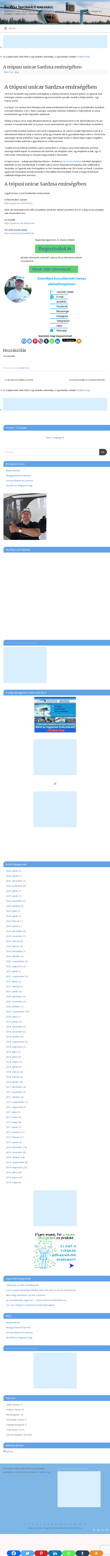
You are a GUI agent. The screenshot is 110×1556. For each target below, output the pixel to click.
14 (80, 1524)
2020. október (13, 1006)
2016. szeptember (15, 1162)
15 (85, 1524)
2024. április (12, 916)
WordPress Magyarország (19, 485)
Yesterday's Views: (15, 1419)
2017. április (12, 1127)
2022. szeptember (15, 961)
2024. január (12, 926)
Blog (17, 72)
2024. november (14, 900)
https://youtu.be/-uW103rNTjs (18, 203)
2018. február (12, 1076)
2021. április (12, 981)
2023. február (12, 946)
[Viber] (40, 341)
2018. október (13, 1036)
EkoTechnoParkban (72, 161)
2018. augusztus (14, 1046)
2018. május (12, 1061)
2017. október (13, 1096)
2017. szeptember (15, 1102)
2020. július (11, 1016)
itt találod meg (83, 56)
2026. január (12, 875)
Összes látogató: (14, 1434)
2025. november (14, 885)
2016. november (14, 1152)
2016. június (12, 1177)
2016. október (13, 1157)
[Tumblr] (46, 341)
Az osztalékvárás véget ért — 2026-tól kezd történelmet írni (36, 1300)
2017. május (12, 1122)
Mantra (67, 1528)
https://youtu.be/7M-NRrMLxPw (19, 223)
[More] (78, 341)
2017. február (12, 1137)
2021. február (12, 986)
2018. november (14, 1031)
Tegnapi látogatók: (15, 1424)
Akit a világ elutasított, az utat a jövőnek (25, 1295)
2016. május (12, 1182)
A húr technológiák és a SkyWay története (87, 380)
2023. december (14, 931)
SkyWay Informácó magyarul (28, 6)
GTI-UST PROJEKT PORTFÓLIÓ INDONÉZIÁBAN (30, 1305)
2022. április (12, 971)
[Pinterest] (35, 341)
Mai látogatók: (13, 1414)
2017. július (11, 1112)
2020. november (14, 1001)
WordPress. (77, 1528)
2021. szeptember (15, 976)
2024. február (12, 921)
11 (65, 1524)
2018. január (12, 1081)
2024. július (11, 911)
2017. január (12, 1142)
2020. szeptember (15, 1011)
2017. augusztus (14, 1107)
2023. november (14, 936)
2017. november (14, 1091)
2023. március (13, 941)
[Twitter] (98, 6)
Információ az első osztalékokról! (22, 1285)
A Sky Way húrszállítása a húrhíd (18, 380)
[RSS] (102, 6)
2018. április (12, 1066)
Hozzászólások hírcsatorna (19, 480)
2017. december (14, 1086)
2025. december (14, 880)
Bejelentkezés (13, 470)
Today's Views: (13, 1409)
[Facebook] (94, 6)
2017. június (12, 1117)
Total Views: (12, 1429)
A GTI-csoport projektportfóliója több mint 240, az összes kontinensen (41, 1290)
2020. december (14, 996)
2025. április (12, 890)
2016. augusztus (14, 1167)
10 (60, 1524)
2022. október (13, 956)
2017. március (13, 1132)
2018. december (14, 1026)
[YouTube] (106, 6)
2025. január (12, 895)
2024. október (13, 906)
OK (101, 451)
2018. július (11, 1051)
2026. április (12, 870)
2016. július (11, 1172)
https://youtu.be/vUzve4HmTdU (19, 233)
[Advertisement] (55, 41)
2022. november (14, 951)
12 (70, 1524)
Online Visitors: (13, 1404)
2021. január (12, 991)
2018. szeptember (15, 1041)
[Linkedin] (57, 341)
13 (75, 1524)
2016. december (14, 1147)
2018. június (12, 1056)
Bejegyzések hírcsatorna (18, 475)
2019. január (12, 1021)
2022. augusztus (14, 966)
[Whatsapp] (51, 341)
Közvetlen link (23, 368)
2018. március (13, 1071)
